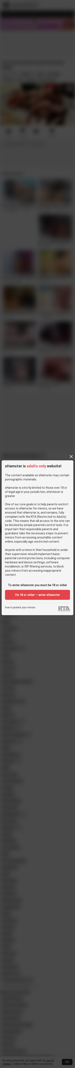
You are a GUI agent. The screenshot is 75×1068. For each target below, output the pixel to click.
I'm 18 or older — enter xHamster (37, 594)
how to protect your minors (20, 607)
